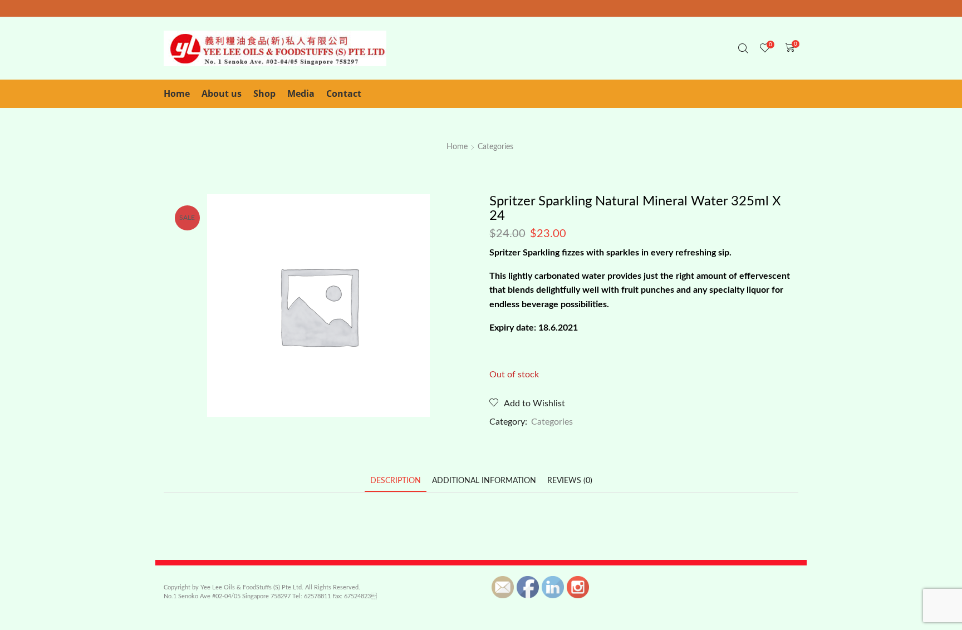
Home (177, 93)
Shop (264, 93)
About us (222, 93)
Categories (495, 147)
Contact (343, 93)
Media (301, 93)
